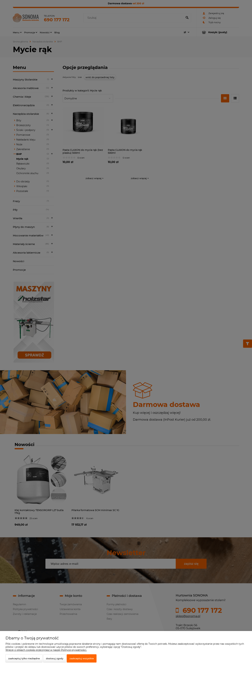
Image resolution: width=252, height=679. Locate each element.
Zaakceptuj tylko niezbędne (24, 658)
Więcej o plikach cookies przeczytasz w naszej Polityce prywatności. (46, 650)
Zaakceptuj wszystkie (81, 658)
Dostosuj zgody (54, 658)
